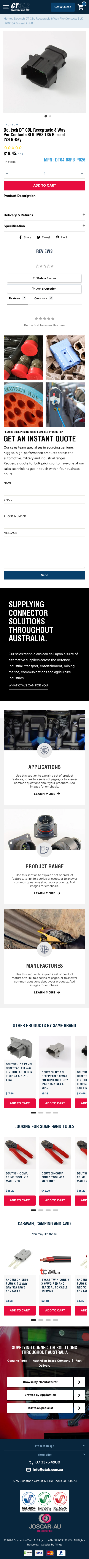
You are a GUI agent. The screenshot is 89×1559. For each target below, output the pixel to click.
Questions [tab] (40, 298)
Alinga (58, 1544)
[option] (44, 72)
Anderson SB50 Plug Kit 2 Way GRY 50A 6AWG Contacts (17, 1285)
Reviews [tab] (14, 298)
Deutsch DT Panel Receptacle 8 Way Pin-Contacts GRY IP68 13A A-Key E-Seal (19, 1072)
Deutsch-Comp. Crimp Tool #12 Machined (52, 1177)
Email (8, 499)
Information (44, 1454)
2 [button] (50, 116)
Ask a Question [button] (46, 288)
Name (8, 483)
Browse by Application (40, 1395)
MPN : (49, 160)
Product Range (44, 1446)
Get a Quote (62, 7)
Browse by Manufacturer (40, 1382)
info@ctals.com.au (48, 1470)
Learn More (44, 794)
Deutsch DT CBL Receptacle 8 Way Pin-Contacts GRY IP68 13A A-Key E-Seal (54, 1080)
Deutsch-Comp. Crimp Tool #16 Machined (17, 1177)
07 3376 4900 (47, 1462)
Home (8, 18)
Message (10, 532)
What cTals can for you (28, 685)
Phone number (15, 516)
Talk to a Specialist (40, 1408)
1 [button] (45, 116)
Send (44, 575)
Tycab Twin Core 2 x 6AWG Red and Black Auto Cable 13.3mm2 (55, 1285)
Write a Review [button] (46, 278)
